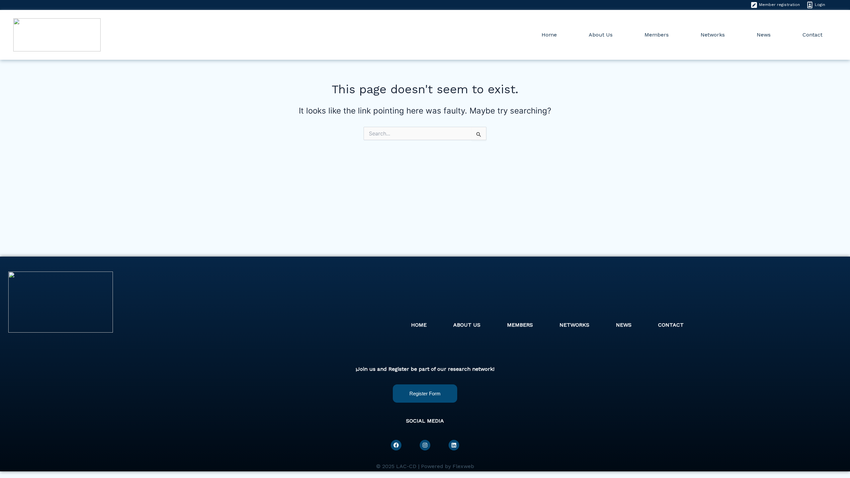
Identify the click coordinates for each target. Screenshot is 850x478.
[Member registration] (754, 5)
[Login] (810, 5)
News (764, 35)
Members (656, 35)
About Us (601, 35)
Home (549, 35)
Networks (713, 35)
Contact (812, 35)
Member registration (779, 4)
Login (820, 4)
